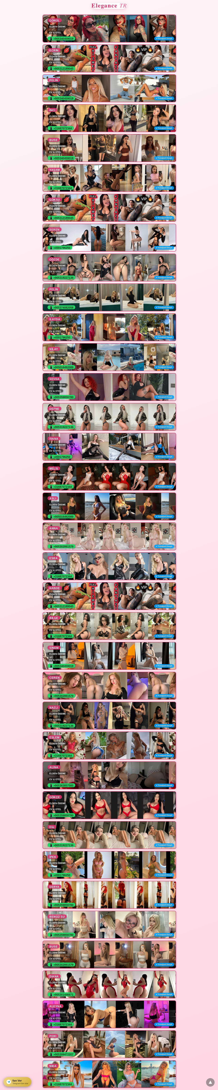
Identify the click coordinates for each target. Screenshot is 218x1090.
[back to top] (210, 1082)
